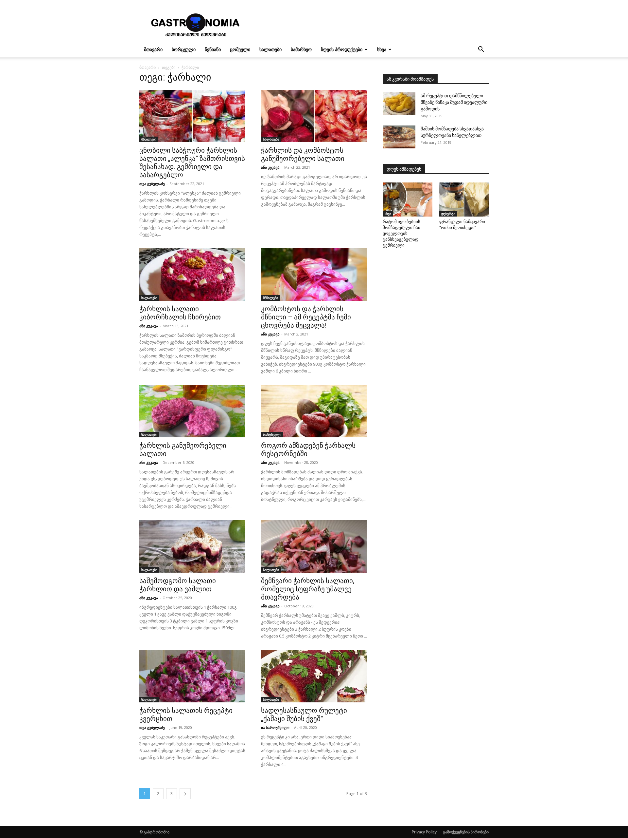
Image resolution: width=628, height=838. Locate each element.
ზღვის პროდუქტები (341, 49)
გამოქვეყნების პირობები (466, 832)
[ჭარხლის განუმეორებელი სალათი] (192, 411)
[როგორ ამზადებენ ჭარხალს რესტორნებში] (314, 411)
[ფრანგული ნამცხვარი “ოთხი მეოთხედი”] (464, 199)
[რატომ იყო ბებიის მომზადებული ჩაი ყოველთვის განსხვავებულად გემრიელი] (407, 199)
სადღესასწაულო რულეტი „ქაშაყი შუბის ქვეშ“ (304, 715)
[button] (481, 50)
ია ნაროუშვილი (275, 727)
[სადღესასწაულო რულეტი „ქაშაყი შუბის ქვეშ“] (314, 676)
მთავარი (153, 49)
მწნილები (148, 139)
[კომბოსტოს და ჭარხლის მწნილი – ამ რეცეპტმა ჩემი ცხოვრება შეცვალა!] (314, 274)
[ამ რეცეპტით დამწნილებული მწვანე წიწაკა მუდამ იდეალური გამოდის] (399, 103)
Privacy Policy (424, 832)
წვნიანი (213, 49)
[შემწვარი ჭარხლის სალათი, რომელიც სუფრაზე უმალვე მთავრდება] (314, 546)
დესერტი (448, 213)
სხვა (381, 49)
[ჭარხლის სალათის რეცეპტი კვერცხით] (192, 676)
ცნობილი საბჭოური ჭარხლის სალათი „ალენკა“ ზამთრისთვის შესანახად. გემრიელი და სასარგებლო (192, 162)
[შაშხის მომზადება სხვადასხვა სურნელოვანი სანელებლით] (399, 136)
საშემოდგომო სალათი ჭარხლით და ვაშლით (177, 585)
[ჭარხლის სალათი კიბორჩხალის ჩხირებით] (192, 274)
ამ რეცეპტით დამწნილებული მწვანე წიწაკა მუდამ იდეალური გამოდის (454, 102)
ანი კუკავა (270, 167)
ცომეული (240, 49)
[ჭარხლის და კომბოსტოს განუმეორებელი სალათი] (314, 116)
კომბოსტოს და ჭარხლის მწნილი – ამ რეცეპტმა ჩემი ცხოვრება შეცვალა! (306, 317)
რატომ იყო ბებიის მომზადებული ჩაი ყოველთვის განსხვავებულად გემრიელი (401, 233)
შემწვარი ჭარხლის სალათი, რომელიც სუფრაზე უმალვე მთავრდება (307, 589)
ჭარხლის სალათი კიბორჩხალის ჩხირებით (180, 313)
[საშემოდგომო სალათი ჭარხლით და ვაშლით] (192, 546)
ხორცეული (184, 49)
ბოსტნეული (272, 434)
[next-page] (185, 793)
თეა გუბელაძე (152, 183)
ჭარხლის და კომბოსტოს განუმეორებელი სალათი (302, 154)
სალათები (270, 49)
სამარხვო (301, 49)
